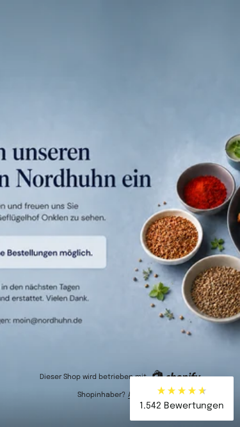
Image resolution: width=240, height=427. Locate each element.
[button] (182, 398)
